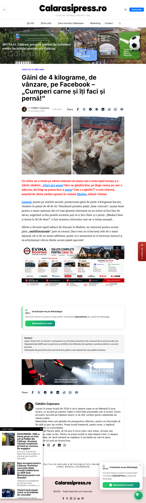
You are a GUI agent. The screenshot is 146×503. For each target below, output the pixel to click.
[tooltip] (77, 109)
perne (68, 189)
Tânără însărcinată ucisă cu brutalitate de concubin (27, 492)
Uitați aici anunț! (53, 185)
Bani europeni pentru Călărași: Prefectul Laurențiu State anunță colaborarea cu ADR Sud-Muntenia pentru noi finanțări (29, 470)
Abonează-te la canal (42, 323)
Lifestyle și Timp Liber (33, 69)
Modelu (81, 194)
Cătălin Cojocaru (40, 107)
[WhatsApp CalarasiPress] (138, 495)
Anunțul (27, 202)
